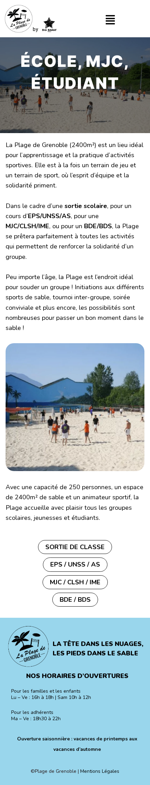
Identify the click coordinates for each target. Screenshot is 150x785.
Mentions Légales (99, 771)
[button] (110, 20)
